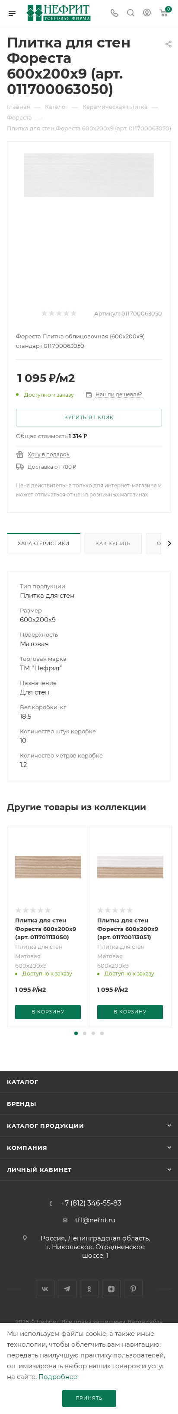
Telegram (67, 1289)
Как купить (113, 543)
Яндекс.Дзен (111, 1289)
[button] (76, 1033)
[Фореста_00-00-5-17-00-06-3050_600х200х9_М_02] (89, 174)
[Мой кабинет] (147, 13)
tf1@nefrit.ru (95, 1220)
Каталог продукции (45, 1125)
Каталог (22, 1081)
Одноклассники (89, 1289)
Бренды (21, 1103)
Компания (27, 1147)
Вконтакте (45, 1289)
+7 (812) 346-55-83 (91, 1203)
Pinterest (133, 1289)
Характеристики (44, 543)
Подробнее (57, 1377)
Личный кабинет (39, 1169)
